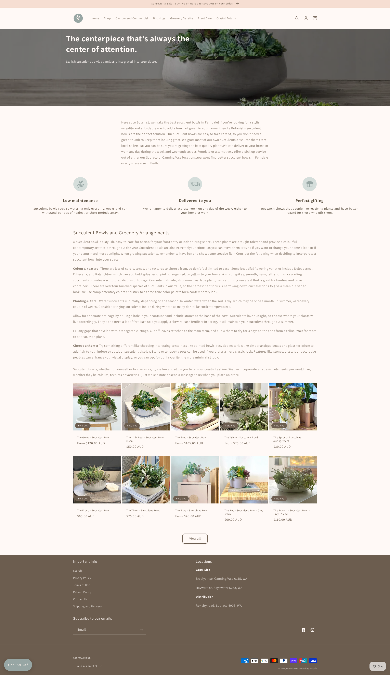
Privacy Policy (82, 578)
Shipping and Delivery (87, 606)
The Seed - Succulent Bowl (191, 437)
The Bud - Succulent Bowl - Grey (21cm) (243, 512)
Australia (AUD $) (87, 666)
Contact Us (80, 599)
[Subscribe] (141, 629)
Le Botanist (291, 668)
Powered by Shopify (307, 668)
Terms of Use (81, 585)
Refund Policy (82, 592)
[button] (296, 18)
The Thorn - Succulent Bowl (143, 510)
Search (77, 570)
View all (195, 538)
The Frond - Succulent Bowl (93, 510)
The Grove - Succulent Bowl (93, 437)
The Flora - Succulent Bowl (191, 510)
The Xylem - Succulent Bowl (241, 437)
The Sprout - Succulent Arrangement (287, 439)
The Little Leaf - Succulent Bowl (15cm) (145, 439)
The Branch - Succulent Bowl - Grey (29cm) (291, 512)
